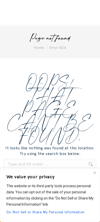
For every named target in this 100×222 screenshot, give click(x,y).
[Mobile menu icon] (90, 13)
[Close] (95, 173)
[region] (50, 195)
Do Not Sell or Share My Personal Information (45, 212)
